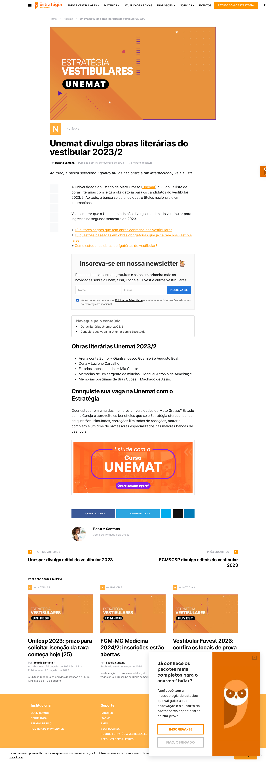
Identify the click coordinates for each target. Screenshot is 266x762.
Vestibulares (110, 728)
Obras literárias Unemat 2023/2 (102, 326)
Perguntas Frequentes (117, 739)
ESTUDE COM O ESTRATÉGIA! (236, 5)
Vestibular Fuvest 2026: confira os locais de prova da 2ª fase (205, 647)
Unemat (148, 187)
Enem (104, 723)
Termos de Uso (41, 723)
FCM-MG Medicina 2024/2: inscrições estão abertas (132, 647)
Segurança (39, 718)
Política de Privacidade (128, 300)
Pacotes (107, 712)
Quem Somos (40, 712)
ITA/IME (105, 718)
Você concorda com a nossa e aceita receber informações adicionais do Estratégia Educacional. (136, 302)
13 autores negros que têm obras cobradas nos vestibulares (123, 230)
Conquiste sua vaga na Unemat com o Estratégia (113, 331)
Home (53, 18)
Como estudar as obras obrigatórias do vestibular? (116, 245)
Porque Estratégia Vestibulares (124, 733)
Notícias (68, 18)
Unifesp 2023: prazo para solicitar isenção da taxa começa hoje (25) (60, 647)
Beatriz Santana (65, 162)
